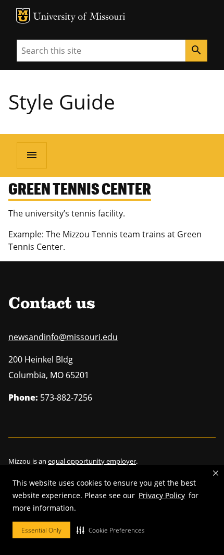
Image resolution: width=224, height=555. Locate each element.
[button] (110, 530)
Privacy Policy (162, 495)
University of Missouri (79, 17)
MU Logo (23, 15)
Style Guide (61, 101)
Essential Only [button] (41, 530)
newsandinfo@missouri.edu (63, 337)
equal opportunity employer (92, 461)
